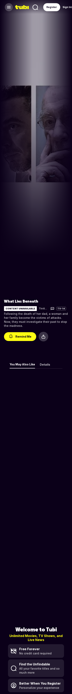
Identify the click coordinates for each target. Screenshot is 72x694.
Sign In (67, 7)
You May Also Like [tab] (22, 364)
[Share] (43, 336)
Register (51, 7)
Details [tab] (45, 364)
